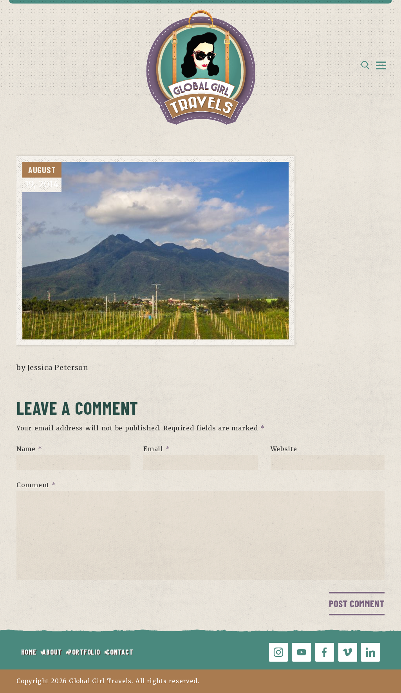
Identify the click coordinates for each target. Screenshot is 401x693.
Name (29, 449)
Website (284, 449)
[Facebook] (324, 652)
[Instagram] (278, 652)
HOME (28, 652)
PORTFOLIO (84, 652)
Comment (36, 485)
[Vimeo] (347, 652)
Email (156, 449)
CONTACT (119, 652)
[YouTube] (301, 652)
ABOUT (52, 652)
